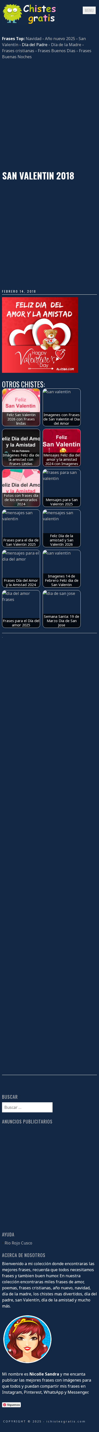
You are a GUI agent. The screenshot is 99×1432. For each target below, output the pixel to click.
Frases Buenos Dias (56, 50)
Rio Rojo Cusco (18, 1243)
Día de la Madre (66, 44)
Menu (89, 10)
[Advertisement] (49, 115)
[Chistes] (30, 23)
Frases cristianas (18, 50)
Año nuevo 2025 (60, 38)
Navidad (33, 38)
